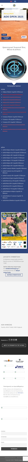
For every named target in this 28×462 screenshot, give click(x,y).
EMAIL (2, 442)
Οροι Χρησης (20, 457)
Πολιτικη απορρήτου (10, 457)
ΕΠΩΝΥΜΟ (3, 436)
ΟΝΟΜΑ (3, 431)
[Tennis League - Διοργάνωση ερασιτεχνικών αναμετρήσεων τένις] (14, 5)
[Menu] (2, 5)
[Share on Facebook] (9, 340)
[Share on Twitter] (12, 340)
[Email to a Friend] (14, 340)
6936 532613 (20, 392)
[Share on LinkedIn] (16, 340)
